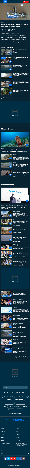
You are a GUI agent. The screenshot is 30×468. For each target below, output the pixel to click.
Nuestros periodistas (6, 443)
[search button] (26, 387)
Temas (2, 425)
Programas (18, 440)
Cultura (17, 437)
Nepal (14, 219)
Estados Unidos (19, 399)
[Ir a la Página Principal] (5, 1)
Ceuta (4, 406)
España (9, 399)
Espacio (15, 259)
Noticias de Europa (6, 204)
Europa (3, 428)
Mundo (17, 428)
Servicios (3, 450)
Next (2, 434)
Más (2, 453)
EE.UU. (15, 228)
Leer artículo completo (20, 42)
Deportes (15, 244)
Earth (17, 431)
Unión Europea (20, 403)
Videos (2, 440)
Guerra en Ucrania (22, 396)
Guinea (15, 291)
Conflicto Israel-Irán (8, 396)
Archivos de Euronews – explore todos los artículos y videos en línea (22, 444)
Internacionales (17, 252)
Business (3, 431)
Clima (2, 148)
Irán (14, 235)
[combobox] (15, 387)
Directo (26, 1)
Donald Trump (9, 403)
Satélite (25, 406)
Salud (17, 434)
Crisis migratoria (14, 406)
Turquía (15, 307)
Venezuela (11, 410)
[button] (6, 97)
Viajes (2, 437)
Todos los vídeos (21, 356)
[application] (15, 11)
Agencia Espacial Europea (15, 413)
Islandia (20, 410)
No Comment (16, 211)
